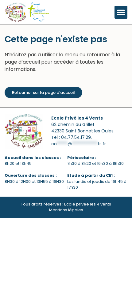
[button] (121, 12)
